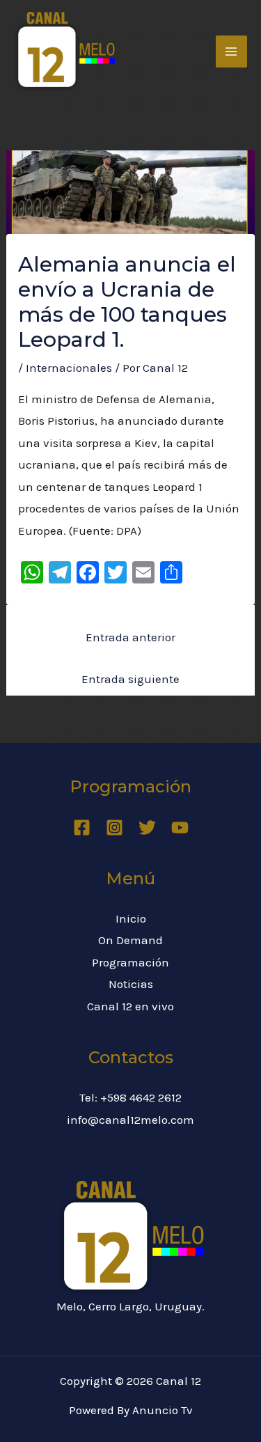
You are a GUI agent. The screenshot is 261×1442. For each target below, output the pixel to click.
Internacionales (69, 368)
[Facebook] (81, 827)
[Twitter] (147, 827)
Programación (130, 962)
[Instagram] (114, 827)
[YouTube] (180, 827)
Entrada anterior (130, 637)
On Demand (130, 940)
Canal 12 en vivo (130, 1006)
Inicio (131, 918)
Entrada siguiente (130, 679)
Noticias (131, 984)
